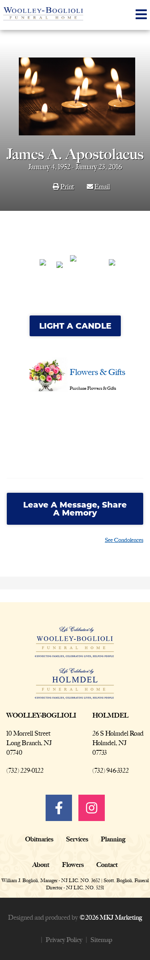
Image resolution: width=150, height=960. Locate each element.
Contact (107, 865)
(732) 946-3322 (110, 770)
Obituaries (39, 839)
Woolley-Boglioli (41, 715)
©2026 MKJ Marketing (110, 917)
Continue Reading (38, 451)
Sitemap (101, 940)
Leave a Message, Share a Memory (75, 509)
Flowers (73, 865)
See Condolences (124, 539)
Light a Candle (75, 326)
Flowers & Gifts (97, 372)
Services (77, 839)
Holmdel (110, 715)
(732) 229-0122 (25, 770)
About (40, 865)
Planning (113, 839)
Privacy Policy (64, 940)
